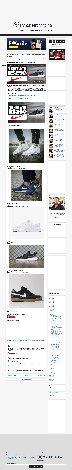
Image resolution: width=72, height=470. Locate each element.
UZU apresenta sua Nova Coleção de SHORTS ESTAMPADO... (56, 358)
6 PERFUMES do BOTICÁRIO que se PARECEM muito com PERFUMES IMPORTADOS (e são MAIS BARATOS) (59, 120)
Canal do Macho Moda (37, 58)
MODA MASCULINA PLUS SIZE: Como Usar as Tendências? (56, 322)
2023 (51, 302)
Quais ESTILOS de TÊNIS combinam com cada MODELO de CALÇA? (59, 140)
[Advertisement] (33, 9)
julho (52, 365)
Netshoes (24, 168)
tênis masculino (35, 340)
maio (52, 368)
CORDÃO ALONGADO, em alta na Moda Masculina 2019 (56, 338)
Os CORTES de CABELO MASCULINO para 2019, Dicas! (56, 347)
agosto (52, 364)
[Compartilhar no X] (28, 339)
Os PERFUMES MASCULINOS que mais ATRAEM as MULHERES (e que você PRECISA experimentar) (59, 155)
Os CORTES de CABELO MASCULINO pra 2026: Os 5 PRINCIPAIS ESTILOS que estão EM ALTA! (59, 115)
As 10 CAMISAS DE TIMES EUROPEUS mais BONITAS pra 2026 (59, 110)
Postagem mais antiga (41, 375)
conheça (23, 454)
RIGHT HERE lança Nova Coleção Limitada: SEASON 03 (56, 336)
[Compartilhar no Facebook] (29, 339)
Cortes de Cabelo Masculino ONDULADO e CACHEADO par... (56, 318)
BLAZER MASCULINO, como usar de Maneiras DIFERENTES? (56, 340)
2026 (51, 298)
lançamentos (23, 457)
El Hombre (50, 387)
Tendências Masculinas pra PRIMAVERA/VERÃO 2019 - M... (56, 356)
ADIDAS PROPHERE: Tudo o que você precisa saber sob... (56, 330)
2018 (51, 309)
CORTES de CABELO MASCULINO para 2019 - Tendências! (56, 345)
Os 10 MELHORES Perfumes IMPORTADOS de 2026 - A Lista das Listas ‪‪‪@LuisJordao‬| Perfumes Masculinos (59, 151)
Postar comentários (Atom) (28, 379)
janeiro (52, 373)
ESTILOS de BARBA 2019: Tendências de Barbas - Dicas (56, 316)
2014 (51, 379)
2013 (51, 380)
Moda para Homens (52, 395)
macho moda (29, 457)
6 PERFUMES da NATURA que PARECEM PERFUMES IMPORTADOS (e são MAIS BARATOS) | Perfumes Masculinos (59, 125)
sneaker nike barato (19, 340)
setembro (52, 314)
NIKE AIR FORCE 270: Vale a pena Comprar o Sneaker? (56, 332)
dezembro (52, 310)
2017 (51, 375)
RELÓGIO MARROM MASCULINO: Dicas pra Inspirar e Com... (56, 334)
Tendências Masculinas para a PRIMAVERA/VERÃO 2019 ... (56, 360)
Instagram (57, 219)
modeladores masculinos (31, 458)
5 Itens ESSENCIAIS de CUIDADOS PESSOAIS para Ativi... (56, 343)
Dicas (7, 454)
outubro (52, 313)
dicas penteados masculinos (10, 457)
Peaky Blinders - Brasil (52, 397)
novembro (52, 311)
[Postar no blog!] (27, 339)
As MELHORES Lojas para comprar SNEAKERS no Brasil (18, 98)
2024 (51, 301)
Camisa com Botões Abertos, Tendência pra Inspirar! (55, 349)
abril (52, 369)
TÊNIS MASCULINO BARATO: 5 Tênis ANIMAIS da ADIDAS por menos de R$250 (22, 95)
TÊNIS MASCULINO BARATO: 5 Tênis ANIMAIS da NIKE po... (56, 362)
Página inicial (26, 375)
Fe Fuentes (46, 460)
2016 (51, 376)
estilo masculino (17, 457)
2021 (51, 305)
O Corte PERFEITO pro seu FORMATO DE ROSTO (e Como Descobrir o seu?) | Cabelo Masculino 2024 (59, 130)
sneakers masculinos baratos (28, 340)
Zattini (23, 206)
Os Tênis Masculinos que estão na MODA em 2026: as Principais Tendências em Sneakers (59, 145)
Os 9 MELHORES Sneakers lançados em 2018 (17, 96)
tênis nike (11, 341)
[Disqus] (26, 358)
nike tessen (13, 340)
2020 (51, 306)
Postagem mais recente (11, 375)
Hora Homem (51, 390)
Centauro (27, 272)
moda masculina (13, 458)
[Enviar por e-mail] (26, 339)
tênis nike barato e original (17, 341)
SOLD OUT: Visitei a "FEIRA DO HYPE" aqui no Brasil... (56, 320)
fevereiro (52, 372)
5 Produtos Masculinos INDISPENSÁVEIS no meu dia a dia (56, 327)
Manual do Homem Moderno (53, 392)
